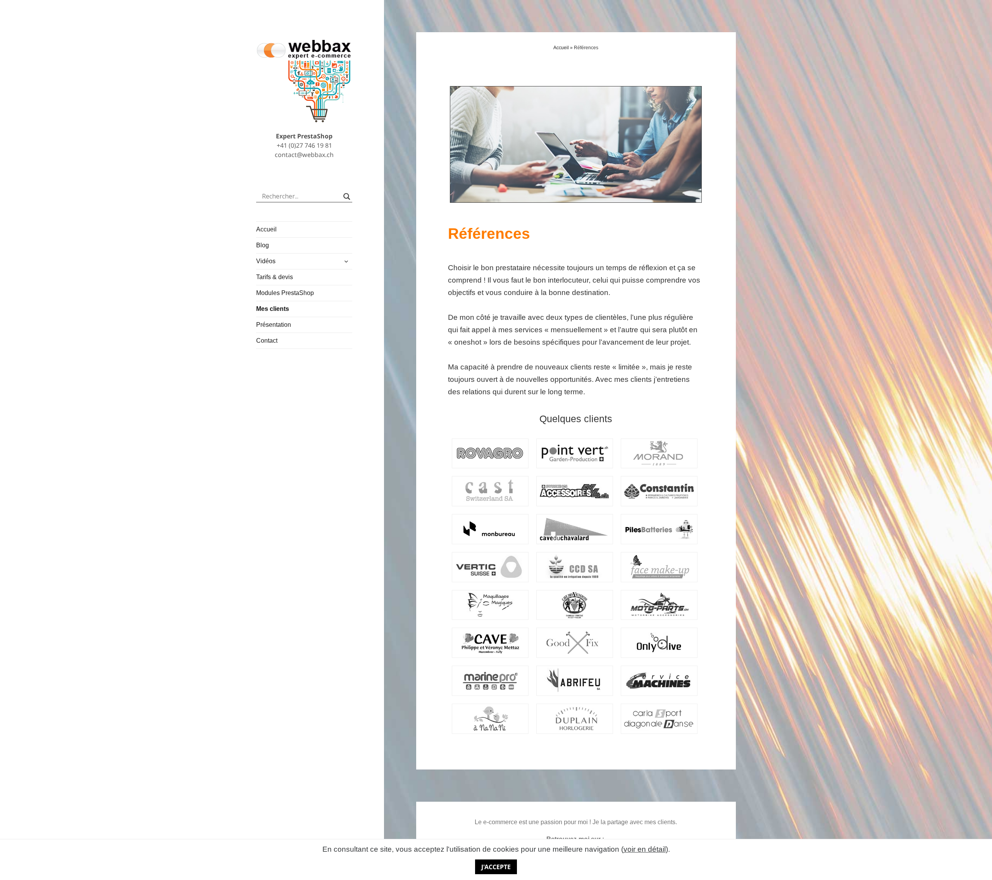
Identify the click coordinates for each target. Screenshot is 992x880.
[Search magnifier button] (346, 196)
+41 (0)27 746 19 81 (304, 145)
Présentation (273, 324)
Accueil (266, 229)
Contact (266, 340)
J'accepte (496, 867)
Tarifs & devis (274, 277)
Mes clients (272, 308)
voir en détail (644, 849)
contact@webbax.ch (304, 154)
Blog (262, 245)
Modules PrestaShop (285, 293)
